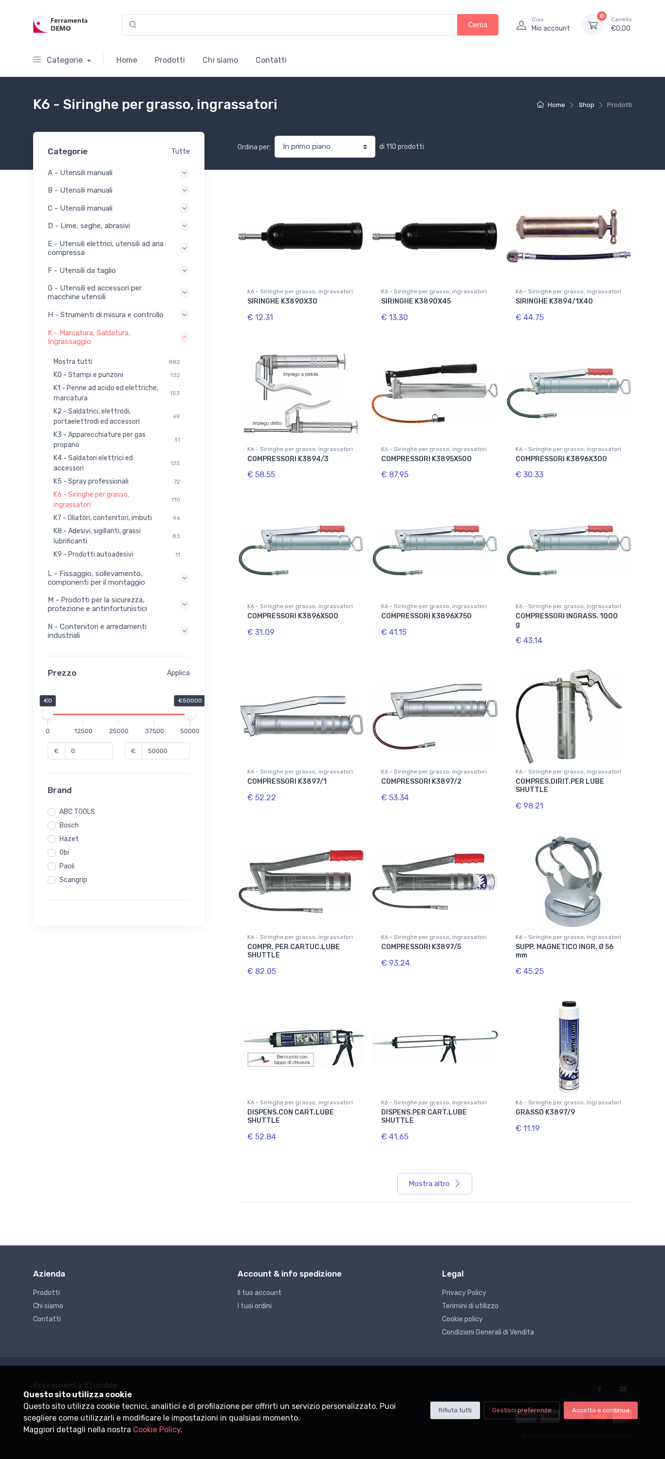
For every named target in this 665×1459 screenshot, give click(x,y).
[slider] (47, 713)
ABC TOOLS (77, 812)
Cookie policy (462, 1319)
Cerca (477, 24)
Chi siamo (220, 60)
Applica (178, 673)
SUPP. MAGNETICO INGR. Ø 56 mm (564, 951)
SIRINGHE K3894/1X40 (554, 301)
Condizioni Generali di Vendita (488, 1332)
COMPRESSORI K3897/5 (421, 947)
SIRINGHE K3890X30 (282, 301)
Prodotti (170, 60)
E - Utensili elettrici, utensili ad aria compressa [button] (106, 248)
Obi (64, 852)
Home (126, 60)
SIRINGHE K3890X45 (416, 301)
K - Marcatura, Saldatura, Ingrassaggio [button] (89, 337)
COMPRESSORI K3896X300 (561, 459)
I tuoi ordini (255, 1306)
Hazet (69, 839)
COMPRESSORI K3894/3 (288, 459)
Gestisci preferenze (522, 1410)
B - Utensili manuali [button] (80, 190)
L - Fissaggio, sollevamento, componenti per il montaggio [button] (96, 578)
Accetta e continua (600, 1410)
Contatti (271, 60)
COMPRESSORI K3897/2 (421, 781)
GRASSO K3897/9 (545, 1112)
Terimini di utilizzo (470, 1306)
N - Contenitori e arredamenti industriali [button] (97, 631)
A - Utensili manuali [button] (80, 172)
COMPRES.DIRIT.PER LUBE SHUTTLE (560, 785)
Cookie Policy (157, 1429)
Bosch (69, 825)
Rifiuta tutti (455, 1410)
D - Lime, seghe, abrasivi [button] (89, 225)
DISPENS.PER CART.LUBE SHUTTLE (424, 1116)
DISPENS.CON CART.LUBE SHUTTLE (290, 1116)
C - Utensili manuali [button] (80, 208)
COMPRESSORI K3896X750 (426, 616)
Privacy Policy (464, 1293)
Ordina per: (254, 147)
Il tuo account (259, 1293)
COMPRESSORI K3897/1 (287, 781)
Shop (586, 104)
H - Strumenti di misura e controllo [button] (106, 314)
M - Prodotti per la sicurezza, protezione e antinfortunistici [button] (97, 604)
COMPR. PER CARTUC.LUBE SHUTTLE (293, 951)
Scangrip (73, 880)
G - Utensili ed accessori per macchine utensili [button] (95, 292)
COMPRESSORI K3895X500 (426, 459)
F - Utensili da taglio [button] (82, 270)
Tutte (180, 151)
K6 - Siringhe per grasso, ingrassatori (300, 291)
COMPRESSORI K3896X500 (292, 616)
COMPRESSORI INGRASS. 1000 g (567, 620)
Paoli (66, 866)
